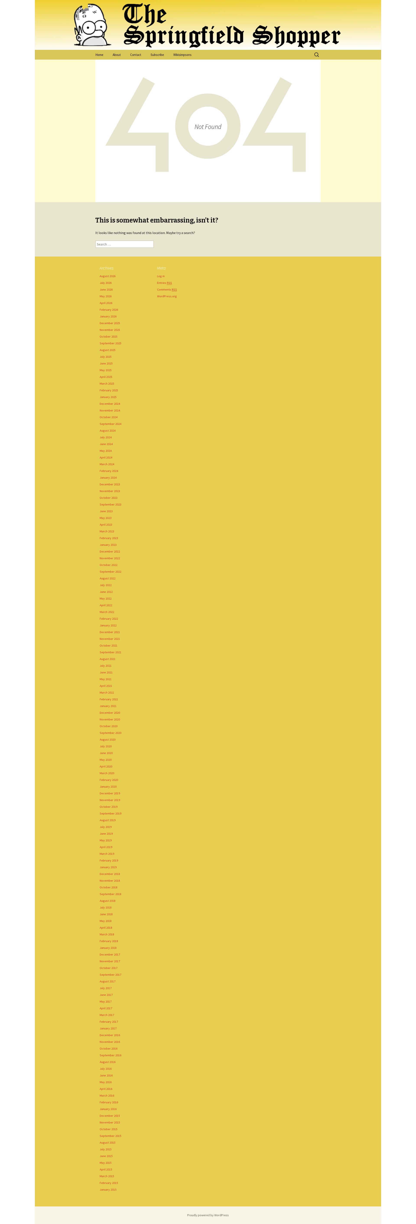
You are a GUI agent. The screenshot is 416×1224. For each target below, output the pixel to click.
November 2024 (110, 410)
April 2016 (106, 1089)
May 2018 (106, 921)
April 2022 (106, 605)
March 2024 (107, 464)
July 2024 (106, 437)
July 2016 (106, 1069)
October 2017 (108, 968)
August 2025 (107, 350)
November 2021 (110, 639)
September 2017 (110, 975)
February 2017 (109, 1022)
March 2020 (107, 773)
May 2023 (106, 518)
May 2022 (106, 598)
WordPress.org (167, 296)
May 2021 (106, 679)
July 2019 (106, 827)
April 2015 (106, 1169)
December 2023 (110, 484)
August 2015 (107, 1142)
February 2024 (109, 471)
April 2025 (106, 377)
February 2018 (109, 941)
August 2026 (107, 276)
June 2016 (106, 1075)
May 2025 (106, 370)
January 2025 (108, 397)
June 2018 (106, 914)
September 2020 (110, 733)
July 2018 (106, 907)
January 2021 (108, 706)
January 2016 (108, 1109)
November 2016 (110, 1042)
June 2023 (106, 511)
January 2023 (108, 545)
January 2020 (108, 786)
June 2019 (106, 834)
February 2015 (109, 1183)
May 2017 (106, 1001)
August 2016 (107, 1062)
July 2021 (106, 666)
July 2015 (106, 1149)
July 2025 (106, 357)
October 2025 (108, 336)
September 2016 (110, 1055)
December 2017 (110, 954)
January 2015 (108, 1189)
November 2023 (110, 491)
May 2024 (106, 451)
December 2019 (110, 793)
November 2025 (110, 330)
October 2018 (108, 887)
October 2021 (108, 645)
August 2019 (107, 820)
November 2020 (110, 719)
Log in (161, 276)
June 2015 (106, 1156)
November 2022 (110, 558)
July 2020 (106, 746)
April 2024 (106, 457)
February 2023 (109, 538)
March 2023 (107, 531)
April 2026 (106, 303)
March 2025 (107, 383)
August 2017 (107, 981)
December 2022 (110, 551)
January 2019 (108, 867)
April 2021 (106, 686)
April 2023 (106, 525)
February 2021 (109, 699)
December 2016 (110, 1035)
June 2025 (106, 363)
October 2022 (108, 565)
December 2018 (110, 874)
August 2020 (107, 739)
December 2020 (110, 713)
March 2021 (107, 692)
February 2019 (109, 860)
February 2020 (109, 780)
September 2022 (110, 572)
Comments (167, 289)
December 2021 (110, 632)
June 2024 (106, 444)
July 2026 (106, 283)
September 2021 (110, 652)
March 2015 (107, 1176)
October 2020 (108, 726)
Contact (135, 55)
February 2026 (109, 310)
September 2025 (110, 343)
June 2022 (106, 592)
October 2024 (108, 417)
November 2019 (110, 800)
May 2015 (106, 1163)
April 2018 (106, 928)
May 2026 (106, 296)
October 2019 (108, 807)
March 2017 (107, 1015)
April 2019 (106, 847)
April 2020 (106, 766)
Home (99, 55)
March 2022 (107, 612)
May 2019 (106, 840)
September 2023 (110, 504)
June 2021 (106, 672)
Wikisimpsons (182, 55)
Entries (164, 283)
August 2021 (107, 659)
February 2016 (109, 1102)
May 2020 (106, 760)
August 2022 (107, 578)
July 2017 (106, 988)
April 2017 (106, 1008)
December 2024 (110, 404)
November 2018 (110, 881)
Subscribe (157, 55)
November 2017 (110, 961)
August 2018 (107, 901)
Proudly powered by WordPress (208, 1215)
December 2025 (110, 323)
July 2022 (106, 585)
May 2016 (106, 1082)
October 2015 (108, 1129)
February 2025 (109, 390)
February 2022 (109, 619)
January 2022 (108, 625)
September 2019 (110, 813)
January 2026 (108, 316)
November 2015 (110, 1122)
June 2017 (106, 995)
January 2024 (108, 478)
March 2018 (107, 934)
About (117, 55)
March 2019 (107, 854)
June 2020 (106, 753)
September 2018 (110, 894)
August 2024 (107, 430)
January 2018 (108, 948)
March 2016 (107, 1095)
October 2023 (108, 498)
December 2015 (110, 1116)
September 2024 (110, 424)
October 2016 (108, 1048)
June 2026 (106, 289)
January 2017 (108, 1028)
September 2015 (110, 1136)
